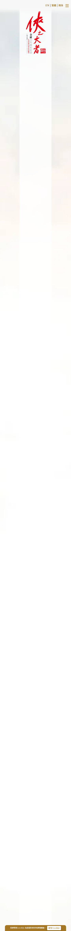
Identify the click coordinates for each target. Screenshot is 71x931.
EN (47, 5)
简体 (60, 5)
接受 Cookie (54, 928)
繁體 (53, 5)
